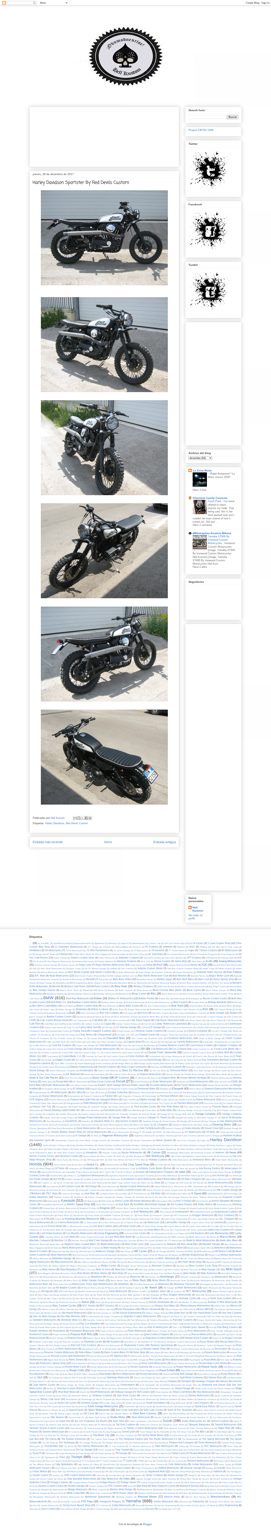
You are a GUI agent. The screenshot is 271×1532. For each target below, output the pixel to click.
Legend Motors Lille (176, 1226)
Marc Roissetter (231, 1244)
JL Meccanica (177, 1186)
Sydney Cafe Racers (58, 1425)
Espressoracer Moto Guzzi (167, 1092)
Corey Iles (126, 1045)
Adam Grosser (60, 958)
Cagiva (107, 1023)
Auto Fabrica (234, 972)
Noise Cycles (151, 1298)
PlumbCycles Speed (194, 1327)
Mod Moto (43, 1266)
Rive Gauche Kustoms (98, 1360)
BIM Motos (98, 990)
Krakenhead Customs (226, 1211)
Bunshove (81, 1017)
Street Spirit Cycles (97, 1417)
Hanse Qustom (164, 1140)
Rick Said (150, 1356)
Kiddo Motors (205, 1204)
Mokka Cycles (108, 1265)
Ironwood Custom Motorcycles (140, 1179)
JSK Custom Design (227, 1190)
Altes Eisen (196, 961)
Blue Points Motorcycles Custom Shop (215, 994)
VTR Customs (114, 1486)
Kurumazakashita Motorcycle (82, 1218)
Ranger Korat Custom (196, 1338)
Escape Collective (118, 1092)
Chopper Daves (147, 1034)
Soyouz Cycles (145, 1406)
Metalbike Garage (62, 1258)
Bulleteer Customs (197, 1013)
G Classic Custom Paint (231, 1110)
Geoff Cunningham (60, 1125)
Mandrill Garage (211, 1244)
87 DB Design (35, 954)
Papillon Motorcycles (224, 1320)
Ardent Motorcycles (233, 965)
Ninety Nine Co (227, 1295)
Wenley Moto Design (121, 1489)
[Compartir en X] (83, 818)
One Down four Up (179, 1312)
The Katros (51, 1439)
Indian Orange (224, 1172)
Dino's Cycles (221, 1070)
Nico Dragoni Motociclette (177, 1294)
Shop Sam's (61, 1396)
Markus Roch (146, 1248)
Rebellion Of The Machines (153, 1342)
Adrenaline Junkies (152, 958)
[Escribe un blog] (79, 818)
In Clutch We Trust (111, 1172)
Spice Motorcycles (99, 1409)
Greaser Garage (231, 1128)
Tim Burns (68, 1446)
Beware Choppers (143, 986)
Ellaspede (177, 1088)
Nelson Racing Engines (223, 1291)
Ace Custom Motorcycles (178, 954)
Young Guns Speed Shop (76, 1505)
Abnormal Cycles (136, 954)
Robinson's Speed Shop (53, 1363)
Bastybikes (61, 983)
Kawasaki (68, 1200)
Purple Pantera (60, 1334)
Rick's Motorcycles (166, 1356)
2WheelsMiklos (122, 947)
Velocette (100, 1475)
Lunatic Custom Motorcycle (91, 1237)
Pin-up (78, 1327)
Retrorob (197, 1352)
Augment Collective (163, 972)
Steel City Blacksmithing (174, 1414)
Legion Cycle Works (198, 1226)
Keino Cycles (122, 1200)
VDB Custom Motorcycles (78, 1475)
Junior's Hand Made (71, 1194)
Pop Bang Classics (227, 1327)
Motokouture (221, 1276)
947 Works (50, 954)
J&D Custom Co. (45, 1183)
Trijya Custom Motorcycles (227, 1453)
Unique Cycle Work (91, 1468)
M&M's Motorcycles (197, 1237)
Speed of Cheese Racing (53, 1410)
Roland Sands (209, 1366)
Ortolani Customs (195, 1316)
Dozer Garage (101, 1077)
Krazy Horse (94, 1215)
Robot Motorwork (79, 1363)
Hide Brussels (135, 1156)
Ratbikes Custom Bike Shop (46, 1342)
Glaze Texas (202, 1125)
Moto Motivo (100, 1273)
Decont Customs (107, 1067)
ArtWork (113, 968)
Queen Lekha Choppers (156, 1334)
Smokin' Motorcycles (112, 1403)
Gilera (126, 1125)
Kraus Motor (63, 1215)
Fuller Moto (166, 1110)
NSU (176, 1302)
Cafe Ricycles (232, 1020)
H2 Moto (94, 1136)
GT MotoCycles (193, 1132)
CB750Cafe (107, 1027)
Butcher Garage (130, 1017)
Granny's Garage (173, 1128)
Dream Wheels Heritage (193, 1077)
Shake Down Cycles (204, 1388)
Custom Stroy (205, 1052)
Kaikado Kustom (62, 1197)
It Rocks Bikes (169, 1179)
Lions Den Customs (173, 1230)
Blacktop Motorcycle (106, 994)
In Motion (128, 1172)
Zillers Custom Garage (100, 1509)
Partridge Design (51, 1324)
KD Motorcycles (91, 1201)
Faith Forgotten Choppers (129, 1096)
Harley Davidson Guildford (110, 1145)
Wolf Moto (183, 1493)
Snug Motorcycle (178, 1403)
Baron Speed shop (223, 979)
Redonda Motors (185, 1345)
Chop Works (86, 1034)
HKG (102, 1160)
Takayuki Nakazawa (199, 1424)
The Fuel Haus (227, 1435)
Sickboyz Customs (102, 1395)
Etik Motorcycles (190, 1092)
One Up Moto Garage (44, 1316)
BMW (48, 997)
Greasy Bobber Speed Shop (66, 1132)
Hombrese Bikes (202, 1159)
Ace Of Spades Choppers (205, 954)
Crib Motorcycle (159, 1049)
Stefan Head (232, 1414)
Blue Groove (188, 994)
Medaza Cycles (127, 1255)
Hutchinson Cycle (127, 1168)
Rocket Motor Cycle (75, 1366)
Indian (182, 1171)
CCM (143, 1027)
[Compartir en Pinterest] (90, 818)
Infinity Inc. (72, 1176)
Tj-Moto (182, 1446)
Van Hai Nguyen (234, 1471)
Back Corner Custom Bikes (86, 976)
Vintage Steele (128, 1482)
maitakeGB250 (156, 1244)
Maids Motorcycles (111, 1244)
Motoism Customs (189, 1277)
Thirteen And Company (181, 1442)
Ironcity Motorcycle (111, 1179)
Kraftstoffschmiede (201, 1212)
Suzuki (167, 1420)
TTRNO (140, 1461)
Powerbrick (59, 1330)
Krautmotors (78, 1215)
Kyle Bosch (155, 1219)
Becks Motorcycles (139, 983)
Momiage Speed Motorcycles (134, 1266)
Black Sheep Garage (216, 990)
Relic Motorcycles (68, 1348)
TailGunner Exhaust (149, 1425)
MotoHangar (167, 1276)
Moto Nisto (117, 1273)
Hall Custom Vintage (210, 1136)
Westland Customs (197, 1489)
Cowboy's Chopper (227, 1045)
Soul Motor (66, 1406)
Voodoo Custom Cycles (50, 1486)
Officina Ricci (220, 1306)
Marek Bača (53, 1248)
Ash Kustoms (127, 968)
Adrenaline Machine (174, 958)
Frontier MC (73, 1110)
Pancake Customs (183, 1320)
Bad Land (129, 976)
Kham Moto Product (105, 1204)
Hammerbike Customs (65, 1140)
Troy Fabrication (218, 1457)
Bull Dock (142, 1013)
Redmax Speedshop (162, 1345)
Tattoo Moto (224, 1428)
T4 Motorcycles (105, 1425)
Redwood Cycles (204, 1345)
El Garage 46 (63, 1089)
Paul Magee (141, 1324)
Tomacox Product (37, 1450)
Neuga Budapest (61, 1295)
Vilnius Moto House (189, 1479)
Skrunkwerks (71, 1399)
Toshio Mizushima (234, 1450)
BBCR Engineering (78, 983)
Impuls (96, 1172)
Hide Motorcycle (154, 1156)
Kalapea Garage (124, 1197)
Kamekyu (140, 1197)
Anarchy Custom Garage (46, 965)
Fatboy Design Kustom (194, 1096)
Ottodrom (237, 1316)
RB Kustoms (113, 1341)
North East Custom (220, 1298)
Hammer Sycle (42, 1140)
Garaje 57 (192, 1118)
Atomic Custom (103, 972)
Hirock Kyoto (62, 1160)
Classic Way (96, 1038)
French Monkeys (53, 1110)
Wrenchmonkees (220, 1496)
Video (126, 1478)
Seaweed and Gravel (213, 1384)
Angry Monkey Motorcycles (109, 964)
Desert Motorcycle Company (63, 1070)
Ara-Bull (216, 965)
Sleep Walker (187, 1399)
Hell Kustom (197, 909)
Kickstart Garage (157, 1204)
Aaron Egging (101, 954)
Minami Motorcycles (136, 1262)
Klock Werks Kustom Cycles (221, 1208)
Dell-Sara (155, 1067)
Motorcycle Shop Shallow (226, 1280)
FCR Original (36, 1099)
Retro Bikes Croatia (89, 1352)
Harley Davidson (54, 823)
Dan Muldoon (94, 1060)
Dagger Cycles (63, 1059)
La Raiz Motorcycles (111, 1222)
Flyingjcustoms (73, 1103)
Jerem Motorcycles (218, 1182)
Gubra (223, 1132)
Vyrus (130, 1486)
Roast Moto (210, 1359)
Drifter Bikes (46, 1082)
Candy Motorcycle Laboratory (171, 1023)
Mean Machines (59, 1254)
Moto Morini (83, 1273)
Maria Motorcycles (72, 1247)
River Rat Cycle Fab (121, 1360)
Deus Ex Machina (132, 1070)
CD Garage (155, 1027)
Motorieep (163, 1284)
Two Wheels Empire (42, 1464)
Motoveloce (219, 1284)
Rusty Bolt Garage (183, 1374)
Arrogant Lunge (73, 968)
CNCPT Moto (76, 1042)
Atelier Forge (208, 968)
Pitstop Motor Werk (134, 1327)
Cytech (189, 1056)
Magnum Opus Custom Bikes (80, 1244)
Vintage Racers (107, 1482)
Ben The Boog (222, 983)
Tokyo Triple (232, 1446)
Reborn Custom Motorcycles (183, 1342)
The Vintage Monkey (88, 1443)
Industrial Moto (56, 1176)
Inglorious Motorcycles (92, 1175)
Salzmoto (54, 1381)
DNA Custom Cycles (118, 1074)
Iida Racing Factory (209, 1168)
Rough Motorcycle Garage (103, 1370)
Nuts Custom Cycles (64, 1305)
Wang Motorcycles (212, 1486)
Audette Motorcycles (125, 972)
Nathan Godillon (139, 1291)
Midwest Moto (204, 1258)
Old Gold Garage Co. (102, 1313)
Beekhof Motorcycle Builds (163, 983)
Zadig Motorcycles (122, 1505)
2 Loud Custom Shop (219, 943)
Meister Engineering (193, 1254)
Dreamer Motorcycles (220, 1078)
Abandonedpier (118, 954)
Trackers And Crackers (141, 1453)
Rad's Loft (234, 1334)
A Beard (63, 954)
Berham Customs (100, 986)
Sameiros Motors (98, 1381)
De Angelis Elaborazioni (160, 1063)
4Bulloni (181, 947)
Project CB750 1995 (201, 130)
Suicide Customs (178, 1417)
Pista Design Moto (93, 1327)
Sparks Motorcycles (165, 1406)
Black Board (142, 990)
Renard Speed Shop (154, 1348)
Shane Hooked (224, 1388)
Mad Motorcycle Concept (124, 1240)
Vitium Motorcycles (192, 1482)
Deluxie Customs (172, 1067)
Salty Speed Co (39, 1381)
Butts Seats (169, 1017)
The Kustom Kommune (73, 1439)
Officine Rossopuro (124, 1309)
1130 (186, 943)
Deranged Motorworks (229, 1067)
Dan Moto (80, 1060)
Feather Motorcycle (58, 1100)
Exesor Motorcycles (52, 1096)
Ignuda (191, 1168)
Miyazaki (210, 1262)
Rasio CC (217, 1338)
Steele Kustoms (215, 1414)
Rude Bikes (67, 1374)
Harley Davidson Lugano (220, 1145)
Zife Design (81, 1509)
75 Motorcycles (141, 950)
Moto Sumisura (209, 1273)
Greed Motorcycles (97, 1132)
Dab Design (46, 1060)
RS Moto (234, 1370)
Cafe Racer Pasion (193, 1020)
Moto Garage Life (210, 1269)
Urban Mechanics (234, 1468)
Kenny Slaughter (221, 1200)
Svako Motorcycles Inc (194, 1421)
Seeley (50, 1388)
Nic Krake (97, 1295)
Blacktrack (123, 994)
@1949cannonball (62, 943)
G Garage (37, 1114)
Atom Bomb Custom (78, 972)
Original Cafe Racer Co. (173, 1316)
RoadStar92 (194, 1360)
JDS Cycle (184, 1183)
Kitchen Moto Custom (126, 1208)
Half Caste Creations (187, 1136)
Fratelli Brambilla (79, 1107)
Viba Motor (220, 1475)
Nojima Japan (169, 1298)
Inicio (108, 842)
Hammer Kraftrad (232, 1135)
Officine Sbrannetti (150, 1309)
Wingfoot (142, 1493)
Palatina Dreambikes (159, 1320)
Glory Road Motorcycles (62, 1128)
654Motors (35, 950)
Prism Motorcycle (137, 1330)
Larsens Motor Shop (200, 1222)
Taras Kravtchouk (95, 1428)
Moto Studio (189, 1273)
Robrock (94, 1363)
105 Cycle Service (172, 943)
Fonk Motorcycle (115, 1103)
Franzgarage (62, 1107)
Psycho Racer (177, 1331)
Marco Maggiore (36, 1248)
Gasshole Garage (151, 1121)
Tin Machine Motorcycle (140, 1446)
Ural (219, 1468)
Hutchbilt (111, 1168)
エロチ (174, 1509)
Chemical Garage (175, 1031)
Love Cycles (139, 1233)
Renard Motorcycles (130, 1349)
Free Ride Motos (170, 1106)
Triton (62, 1457)
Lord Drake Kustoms (51, 1233)
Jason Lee (146, 1183)
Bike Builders (236, 986)
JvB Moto (155, 1193)
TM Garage (195, 1446)
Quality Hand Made (131, 1334)
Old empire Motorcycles (74, 1312)
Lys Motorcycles (143, 1237)
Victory (60, 1479)
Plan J (176, 1327)
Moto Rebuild (173, 1273)
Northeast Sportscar (68, 1302)
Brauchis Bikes (196, 1006)
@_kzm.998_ (44, 943)
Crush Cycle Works (224, 1049)
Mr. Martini (151, 1287)
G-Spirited (50, 1114)
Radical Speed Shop (96, 1338)
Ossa (227, 1316)
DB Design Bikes (122, 1063)
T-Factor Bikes (87, 1425)
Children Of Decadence (40, 1035)
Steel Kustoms (196, 1414)
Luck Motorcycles (218, 1233)
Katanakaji (52, 1201)
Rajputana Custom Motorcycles (162, 1338)
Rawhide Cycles (93, 1341)
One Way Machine (70, 1316)
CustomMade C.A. (72, 1056)
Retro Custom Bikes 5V (116, 1352)
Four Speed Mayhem (232, 1103)
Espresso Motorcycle (141, 1092)
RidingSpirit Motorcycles (205, 1356)
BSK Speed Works (223, 1009)
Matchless (219, 1247)
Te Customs (74, 1432)
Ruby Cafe (54, 1374)
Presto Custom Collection (112, 1331)
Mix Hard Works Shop (190, 1262)
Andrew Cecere (68, 965)
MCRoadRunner (204, 1251)
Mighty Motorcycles (39, 1262)
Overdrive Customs (95, 1320)
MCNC (190, 1251)
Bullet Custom (179, 1013)
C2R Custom (233, 1017)
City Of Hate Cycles (62, 1038)
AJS (239, 957)
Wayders (45, 1489)
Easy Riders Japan (135, 1085)
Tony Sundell (122, 1449)
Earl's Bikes (35, 1085)
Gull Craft (234, 1132)
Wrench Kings (172, 1496)
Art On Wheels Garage (95, 968)
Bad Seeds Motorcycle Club (153, 975)
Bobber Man (164, 998)
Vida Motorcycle (109, 1478)
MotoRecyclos (105, 1284)
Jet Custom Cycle (71, 1186)
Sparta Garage (184, 1406)
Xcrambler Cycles (69, 1502)
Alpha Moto (181, 961)
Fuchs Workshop (92, 1110)
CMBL (49, 1042)
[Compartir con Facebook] (86, 818)
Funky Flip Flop (209, 1110)
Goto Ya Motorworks (150, 1128)
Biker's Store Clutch (69, 990)
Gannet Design (149, 1114)
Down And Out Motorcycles (76, 1078)
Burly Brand (95, 1017)
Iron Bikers (234, 1176)
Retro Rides (155, 1352)
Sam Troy (83, 1381)
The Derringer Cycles (65, 1435)
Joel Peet (53, 1190)
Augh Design (145, 972)
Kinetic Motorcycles (67, 1208)
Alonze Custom (162, 961)
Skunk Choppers (103, 1399)
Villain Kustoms (169, 1479)
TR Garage (121, 1453)
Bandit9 (90, 979)
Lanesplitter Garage (176, 1222)
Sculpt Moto (191, 1385)
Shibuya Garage (123, 1392)
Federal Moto (77, 1099)
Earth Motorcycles (55, 1085)
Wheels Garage (39, 1493)
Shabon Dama (138, 1388)
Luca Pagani (179, 1233)
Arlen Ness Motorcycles (51, 968)
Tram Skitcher (161, 1453)
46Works (168, 946)
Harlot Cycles (213, 1149)
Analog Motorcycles (230, 961)
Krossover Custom (161, 1215)
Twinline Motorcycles (198, 1460)
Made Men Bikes (229, 1240)
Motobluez (96, 1276)
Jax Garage (169, 1183)
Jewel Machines (108, 1186)
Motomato (58, 1280)
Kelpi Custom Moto (164, 1201)
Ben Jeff (207, 983)
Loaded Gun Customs (218, 1229)
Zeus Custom (48, 1508)
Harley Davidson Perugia (85, 1149)
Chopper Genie (167, 1035)
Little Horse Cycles (194, 1230)
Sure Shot (118, 1421)
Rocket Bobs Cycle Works (213, 1363)
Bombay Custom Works (84, 1002)
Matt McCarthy (85, 1251)
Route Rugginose (147, 1370)
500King (203, 947)
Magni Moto (55, 1244)
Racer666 (221, 1334)
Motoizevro (206, 1277)
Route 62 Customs (127, 1370)
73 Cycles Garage (122, 950)
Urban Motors (39, 1471)
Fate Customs (215, 1096)
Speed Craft (225, 1406)
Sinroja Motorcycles (199, 1395)
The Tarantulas (67, 1442)
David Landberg (103, 1063)
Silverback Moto (160, 1396)
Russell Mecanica (149, 1374)
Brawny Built (212, 1006)
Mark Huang (110, 1247)
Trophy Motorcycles (199, 1457)
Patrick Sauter (69, 1324)
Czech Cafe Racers (205, 1056)
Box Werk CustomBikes (45, 1005)
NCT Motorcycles (196, 1291)
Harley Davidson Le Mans (167, 1145)
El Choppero (48, 1089)
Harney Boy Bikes (230, 1149)
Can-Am (148, 1024)
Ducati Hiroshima (141, 1082)
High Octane (176, 1156)
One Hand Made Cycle (205, 1312)
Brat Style (177, 1005)
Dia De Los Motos (157, 1070)
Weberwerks (58, 1489)
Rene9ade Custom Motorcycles (184, 1349)
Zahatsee (149, 1505)
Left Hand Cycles (127, 1226)
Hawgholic (92, 1152)
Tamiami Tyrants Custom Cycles (46, 1428)
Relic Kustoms (47, 1349)
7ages (191, 950)
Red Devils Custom (77, 823)
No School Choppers (113, 1298)
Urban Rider (56, 1471)
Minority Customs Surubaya (161, 1262)
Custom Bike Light (70, 1052)
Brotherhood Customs (160, 1009)
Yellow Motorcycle (163, 1501)
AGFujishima (211, 958)
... (30, 943)
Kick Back (124, 1204)
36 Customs (151, 946)
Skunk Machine (122, 1399)
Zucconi (149, 1508)
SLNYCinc (225, 1399)
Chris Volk (214, 1035)
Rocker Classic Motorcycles (183, 1363)
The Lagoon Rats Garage (102, 1439)
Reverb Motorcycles (215, 1352)
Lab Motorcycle (151, 1222)
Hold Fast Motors (116, 1160)
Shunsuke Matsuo (79, 1396)
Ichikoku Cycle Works (150, 1168)
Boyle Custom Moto (87, 1005)
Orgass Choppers (112, 1316)
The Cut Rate (46, 1435)
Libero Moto (55, 1230)
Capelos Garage (198, 1024)
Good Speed (106, 1128)
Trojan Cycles (179, 1457)
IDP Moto (180, 1168)
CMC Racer (61, 1042)
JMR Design (229, 1186)
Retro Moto (139, 1352)
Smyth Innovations (156, 1402)
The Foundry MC (208, 1435)
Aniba (149, 964)
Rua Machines (37, 1374)
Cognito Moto (133, 1041)
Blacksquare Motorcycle (82, 994)
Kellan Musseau (142, 1200)
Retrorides (184, 1352)
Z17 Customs (102, 1505)
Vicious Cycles (46, 1479)
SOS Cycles (52, 1406)
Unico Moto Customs (154, 1464)
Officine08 (188, 1309)
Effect (227, 1085)
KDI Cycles (106, 1201)
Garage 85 (165, 1114)
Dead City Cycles (202, 1063)
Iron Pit (57, 1179)
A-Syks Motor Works (82, 954)
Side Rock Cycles (126, 1395)
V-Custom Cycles (136, 1471)
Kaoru (151, 1197)
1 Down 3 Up (154, 943)
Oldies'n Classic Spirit (155, 1313)
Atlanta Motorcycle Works (52, 972)
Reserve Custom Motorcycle (59, 1352)
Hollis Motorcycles (180, 1160)
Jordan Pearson (153, 1190)
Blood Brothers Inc (170, 994)
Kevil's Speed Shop (78, 1204)
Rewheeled (79, 1356)
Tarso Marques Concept (174, 1428)
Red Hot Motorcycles (110, 1345)
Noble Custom (133, 1298)
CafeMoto (76, 1024)
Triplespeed (49, 1457)
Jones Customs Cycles (129, 1190)
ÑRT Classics (107, 1305)
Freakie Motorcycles (120, 1107)
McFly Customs (177, 1251)
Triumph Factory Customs (103, 1457)
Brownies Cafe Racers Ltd (186, 1009)
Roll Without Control (233, 1367)
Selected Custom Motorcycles (73, 1388)
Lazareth (231, 1222)
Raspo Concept (233, 1338)
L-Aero (194, 1219)
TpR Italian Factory (102, 1453)
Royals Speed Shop (217, 1370)
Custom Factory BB (135, 1052)
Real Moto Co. (130, 1342)
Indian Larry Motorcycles (203, 1172)
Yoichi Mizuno (224, 1502)
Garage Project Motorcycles (93, 1117)
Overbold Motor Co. (71, 1320)
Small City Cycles (67, 1402)
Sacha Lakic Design (143, 1378)
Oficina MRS (203, 1309)
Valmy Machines (202, 1471)
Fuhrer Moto (150, 1110)
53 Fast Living (231, 947)
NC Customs (176, 1291)
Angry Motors (136, 965)
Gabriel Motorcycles (68, 1114)
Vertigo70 (192, 1475)
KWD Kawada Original (136, 1219)
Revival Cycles (59, 1356)
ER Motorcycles (59, 1092)
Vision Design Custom (170, 1482)
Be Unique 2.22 (98, 983)
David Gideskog (85, 1063)
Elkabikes (164, 1089)
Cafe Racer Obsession (167, 1020)
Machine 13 (60, 1240)
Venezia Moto (115, 1475)
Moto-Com (34, 1277)
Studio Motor (117, 1417)
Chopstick (201, 1035)
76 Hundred (157, 950)
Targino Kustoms (115, 1428)
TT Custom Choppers (109, 1461)
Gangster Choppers (129, 1114)
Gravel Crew (211, 1128)
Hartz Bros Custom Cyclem (69, 1153)
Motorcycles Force (82, 1284)
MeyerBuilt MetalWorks (144, 1258)
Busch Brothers (112, 1017)
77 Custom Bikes (176, 950)
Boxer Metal (67, 1006)
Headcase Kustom (202, 1153)
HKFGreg (91, 1160)
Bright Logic (49, 1009)
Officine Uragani (172, 1309)
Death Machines (221, 1063)
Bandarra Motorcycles (73, 979)
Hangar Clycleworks (143, 1140)
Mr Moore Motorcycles (91, 1288)
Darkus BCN (192, 1060)
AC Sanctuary (155, 954)
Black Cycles (194, 990)
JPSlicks (190, 1190)
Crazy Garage (75, 1049)
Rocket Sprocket (119, 1367)
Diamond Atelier (179, 1070)
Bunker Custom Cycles (59, 1016)
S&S (39, 1377)
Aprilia (193, 964)
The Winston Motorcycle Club (115, 1443)
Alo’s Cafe (145, 961)
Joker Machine (106, 1190)
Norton (85, 1302)
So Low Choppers (199, 1402)
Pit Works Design (114, 1327)
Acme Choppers (227, 954)
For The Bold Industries (137, 1103)
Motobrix (110, 1277)
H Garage (81, 1135)
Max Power (125, 1251)
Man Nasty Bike (189, 1244)
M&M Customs (178, 1237)
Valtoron (217, 1471)
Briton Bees (118, 1009)
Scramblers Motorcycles (171, 1385)
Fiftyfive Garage (147, 1099)
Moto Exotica (174, 1269)
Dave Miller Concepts (64, 1063)
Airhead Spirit (227, 958)
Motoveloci (233, 1284)
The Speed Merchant (213, 1439)
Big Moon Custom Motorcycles (192, 986)
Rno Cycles (155, 1359)
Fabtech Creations (92, 1096)
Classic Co (81, 1038)
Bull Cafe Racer (88, 1013)
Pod (211, 1327)
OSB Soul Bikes (213, 1316)
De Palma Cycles (183, 1063)
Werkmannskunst (144, 1489)
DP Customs (121, 1077)
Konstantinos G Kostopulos (96, 1212)
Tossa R (36, 1453)
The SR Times (48, 1443)
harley (203, 1140)
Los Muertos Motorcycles (79, 1233)
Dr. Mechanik (141, 1078)
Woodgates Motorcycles (44, 1497)
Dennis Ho (210, 1067)
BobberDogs (179, 998)
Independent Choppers (161, 1172)
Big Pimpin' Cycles (217, 986)
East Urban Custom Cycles (82, 1085)
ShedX (83, 1392)
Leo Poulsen (228, 1226)
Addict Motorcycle (107, 958)
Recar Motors (207, 1341)
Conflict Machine (40, 1045)
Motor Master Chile (119, 1280)
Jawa (157, 1182)
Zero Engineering (228, 1505)
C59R (32, 1020)
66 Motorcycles (53, 950)
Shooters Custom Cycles (40, 1396)
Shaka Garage (183, 1388)
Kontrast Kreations (121, 1212)
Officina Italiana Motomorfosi (195, 1305)
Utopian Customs (93, 1471)
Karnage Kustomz (180, 1197)
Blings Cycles (139, 993)
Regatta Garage (224, 1345)
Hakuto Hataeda (166, 1136)
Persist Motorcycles (47, 1327)
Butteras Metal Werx (150, 1017)
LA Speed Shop (131, 1222)
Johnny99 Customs (87, 1190)
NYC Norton (88, 1305)
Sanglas (172, 1381)
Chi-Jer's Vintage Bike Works (225, 1031)
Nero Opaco (43, 1295)
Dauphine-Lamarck (39, 1063)
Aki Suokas (38, 961)
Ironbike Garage (72, 1179)
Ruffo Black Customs (86, 1374)
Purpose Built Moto (82, 1334)
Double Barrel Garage (195, 1074)
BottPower (237, 1002)
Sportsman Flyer (46, 1414)
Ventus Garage (175, 1475)
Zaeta (138, 1505)
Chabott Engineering (229, 1027)
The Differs (84, 1435)
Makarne (172, 1244)
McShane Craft (223, 1251)
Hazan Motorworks (132, 1152)
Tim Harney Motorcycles (90, 1446)
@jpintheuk (99, 943)
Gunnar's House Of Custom (42, 1136)
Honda (35, 1164)
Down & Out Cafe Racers (43, 1077)
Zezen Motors (66, 1509)
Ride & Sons (184, 1356)
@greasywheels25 (82, 943)
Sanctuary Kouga (132, 1381)
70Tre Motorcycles (74, 950)
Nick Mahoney (112, 1295)
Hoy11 (32, 1168)
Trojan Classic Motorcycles (157, 1457)
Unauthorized (109, 1464)
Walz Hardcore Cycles (164, 1486)
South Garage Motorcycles (102, 1406)
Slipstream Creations (206, 1399)
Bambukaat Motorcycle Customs (44, 979)
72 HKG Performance (98, 950)
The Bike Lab (202, 1431)
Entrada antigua (164, 842)
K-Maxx (184, 1194)
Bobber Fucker (146, 998)
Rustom (166, 1374)
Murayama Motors (230, 1288)
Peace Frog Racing (160, 1324)
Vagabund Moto (156, 1471)
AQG (204, 964)
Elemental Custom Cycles (122, 1089)
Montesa (181, 1266)
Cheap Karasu (124, 1031)
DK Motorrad (73, 1074)
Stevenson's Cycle (37, 1417)
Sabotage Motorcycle (118, 1377)
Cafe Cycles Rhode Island (54, 1020)
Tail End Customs (125, 1424)
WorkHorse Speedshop (98, 1496)
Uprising (209, 1468)
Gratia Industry (192, 1128)
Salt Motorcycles (234, 1378)
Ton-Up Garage (84, 1449)
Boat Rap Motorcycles (78, 998)
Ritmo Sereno (76, 1359)
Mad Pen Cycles (147, 1240)
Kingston (105, 1208)
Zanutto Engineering (166, 1505)
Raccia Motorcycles (201, 1334)
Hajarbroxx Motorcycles (144, 1136)
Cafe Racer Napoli (140, 1020)
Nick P (139, 1295)
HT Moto (60, 1168)
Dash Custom (230, 1059)
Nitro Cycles (52, 1298)
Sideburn (145, 1396)
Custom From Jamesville (161, 1052)
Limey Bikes (153, 1229)
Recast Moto (227, 1341)
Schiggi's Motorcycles (106, 1385)
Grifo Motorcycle (173, 1132)
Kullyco (58, 1219)
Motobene (82, 1277)
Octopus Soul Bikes (164, 1305)
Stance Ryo (104, 1414)
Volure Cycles (228, 1482)
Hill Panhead (223, 1156)
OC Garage (124, 1306)
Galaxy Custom (89, 1114)
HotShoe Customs (194, 1165)
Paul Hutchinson (112, 1324)
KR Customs (165, 1212)
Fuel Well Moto (134, 1110)
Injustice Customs (146, 1176)
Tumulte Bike (162, 1461)
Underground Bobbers (130, 1464)
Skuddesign (86, 1399)
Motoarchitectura (50, 1277)
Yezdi (211, 1502)
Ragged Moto (116, 1338)
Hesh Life (120, 1156)
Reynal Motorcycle (98, 1356)
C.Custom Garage (215, 1017)
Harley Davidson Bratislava (82, 1145)
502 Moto (216, 947)
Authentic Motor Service (209, 972)
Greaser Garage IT (38, 1132)
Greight (148, 1132)
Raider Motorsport (134, 1338)
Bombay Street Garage (112, 1002)
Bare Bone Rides (122, 979)
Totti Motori (50, 1453)
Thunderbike (51, 1446)
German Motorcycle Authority (86, 1125)
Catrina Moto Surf (88, 1027)
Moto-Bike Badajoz (229, 1273)
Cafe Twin (34, 1023)
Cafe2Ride (49, 1024)
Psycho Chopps (159, 1331)
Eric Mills (77, 1092)
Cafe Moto (97, 1020)
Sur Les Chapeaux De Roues (91, 1421)
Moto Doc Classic (124, 1269)
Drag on (154, 1078)
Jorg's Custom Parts (174, 1190)
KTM (46, 1218)
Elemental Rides (147, 1088)
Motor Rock (139, 1280)
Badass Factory (198, 976)
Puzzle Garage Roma (108, 1334)
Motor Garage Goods (93, 1280)
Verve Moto (206, 1475)
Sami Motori (115, 1381)
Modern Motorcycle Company (83, 1266)
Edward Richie (214, 1085)
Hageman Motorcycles (115, 1135)
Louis (126, 1233)
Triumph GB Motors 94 (130, 1457)
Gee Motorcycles (229, 1121)
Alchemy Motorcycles (84, 961)
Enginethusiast (40, 1092)
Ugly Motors (83, 1464)
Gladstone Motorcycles (182, 1125)
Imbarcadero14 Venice (51, 1172)
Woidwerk (154, 1493)
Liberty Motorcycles (85, 1230)
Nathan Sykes (158, 1291)
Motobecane (67, 1277)
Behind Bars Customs (190, 983)
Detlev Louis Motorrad (108, 1070)
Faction (109, 1096)
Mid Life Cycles (187, 1258)
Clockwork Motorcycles (179, 1038)
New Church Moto (81, 1295)
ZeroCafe (33, 1509)
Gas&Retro (71, 1121)
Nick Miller (127, 1295)
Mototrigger (205, 1284)
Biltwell (86, 990)
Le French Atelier (53, 1226)
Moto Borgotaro (68, 1269)
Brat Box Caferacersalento (156, 1006)
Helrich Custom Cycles (41, 1156)
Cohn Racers (151, 1042)
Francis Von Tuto (42, 1106)
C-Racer (199, 1017)
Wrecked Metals (147, 1496)
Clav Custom (137, 1038)
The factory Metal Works (150, 1435)
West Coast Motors (176, 1489)
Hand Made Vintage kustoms (93, 1140)
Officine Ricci (104, 1309)
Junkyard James (107, 1194)
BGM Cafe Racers (166, 986)
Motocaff (122, 1277)
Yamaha (133, 1501)
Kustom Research (113, 1219)
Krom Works (143, 1215)
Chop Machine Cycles (65, 1035)
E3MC (234, 1081)
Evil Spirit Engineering (211, 1092)
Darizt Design (154, 1059)
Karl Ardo (163, 1197)
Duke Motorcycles (162, 1081)
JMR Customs (213, 1186)
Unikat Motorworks (202, 1464)
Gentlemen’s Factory (38, 1125)
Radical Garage (56, 1338)
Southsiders (129, 1406)
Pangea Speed (204, 1320)
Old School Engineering (128, 1312)
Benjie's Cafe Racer (75, 986)
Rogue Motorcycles (186, 1366)
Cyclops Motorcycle (173, 1056)
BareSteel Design (145, 979)
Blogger (147, 1524)
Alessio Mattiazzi (105, 961)
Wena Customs (99, 1489)
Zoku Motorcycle (134, 1509)
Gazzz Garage (169, 1121)
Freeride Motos (220, 1106)
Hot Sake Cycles (174, 1165)
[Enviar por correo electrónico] (75, 818)
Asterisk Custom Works (150, 968)
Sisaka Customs (221, 1396)
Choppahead (104, 1034)
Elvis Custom (195, 1089)
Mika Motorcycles (64, 1262)
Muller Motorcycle (210, 1288)
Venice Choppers (133, 1475)
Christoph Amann (231, 1035)
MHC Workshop (167, 1258)
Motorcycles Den (60, 1284)
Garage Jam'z (49, 1118)
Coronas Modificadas (145, 1045)
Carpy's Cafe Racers (53, 1027)
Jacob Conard (63, 1183)
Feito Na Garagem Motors (104, 1099)
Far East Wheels (169, 1096)
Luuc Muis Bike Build (119, 1236)
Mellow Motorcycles (231, 1254)
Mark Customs (93, 1248)
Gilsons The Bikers (141, 1125)
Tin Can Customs (117, 1446)
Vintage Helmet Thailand (84, 1482)
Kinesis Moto (49, 1208)
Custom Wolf (222, 1052)
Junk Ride (89, 1193)
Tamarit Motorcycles (225, 1424)
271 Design (93, 947)
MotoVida (33, 1288)
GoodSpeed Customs (126, 1128)
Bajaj (236, 976)
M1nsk (213, 1237)
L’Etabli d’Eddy (208, 1219)
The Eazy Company (125, 1435)
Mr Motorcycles (112, 1288)
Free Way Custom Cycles (196, 1107)
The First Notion (176, 1435)
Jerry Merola (52, 1186)
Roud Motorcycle (58, 1370)
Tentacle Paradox (91, 1432)
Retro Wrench (170, 1352)
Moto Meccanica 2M (64, 1273)
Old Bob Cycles (51, 1313)
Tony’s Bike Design (142, 1450)
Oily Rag (218, 1309)
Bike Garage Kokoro (44, 990)
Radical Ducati (37, 1338)
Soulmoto (79, 1406)
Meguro (175, 1255)
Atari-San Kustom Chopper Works (183, 968)
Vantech (56, 1475)
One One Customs (232, 1312)
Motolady (45, 1280)
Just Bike (123, 1194)
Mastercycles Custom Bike (199, 1248)
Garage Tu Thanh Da (159, 1117)
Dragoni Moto (168, 1077)
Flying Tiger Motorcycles (52, 1103)
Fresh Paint (215, 501)
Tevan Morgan (146, 1432)
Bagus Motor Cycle (219, 975)
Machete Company (39, 1240)
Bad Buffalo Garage (112, 976)
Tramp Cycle (178, 1453)
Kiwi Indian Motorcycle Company (154, 1208)
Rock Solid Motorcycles (154, 1363)
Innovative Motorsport (167, 1176)
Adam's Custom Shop (82, 957)
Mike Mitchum (84, 1262)
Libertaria (68, 1230)
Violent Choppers (149, 1482)
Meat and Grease (80, 1255)
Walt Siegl (141, 1486)
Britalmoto (81, 1009)
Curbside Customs (49, 1052)
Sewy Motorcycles (120, 1388)
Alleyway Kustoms (126, 961)
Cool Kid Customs (62, 1045)
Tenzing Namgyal (110, 1432)
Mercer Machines (41, 1258)
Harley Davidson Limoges (194, 1145)
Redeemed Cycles (134, 1345)
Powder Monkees (38, 1330)
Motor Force (72, 1280)
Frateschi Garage (99, 1107)
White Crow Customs (99, 1493)
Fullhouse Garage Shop (187, 1110)
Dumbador (181, 1082)
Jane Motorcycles (100, 1183)
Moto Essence (157, 1269)
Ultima (96, 1464)
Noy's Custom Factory (135, 1302)
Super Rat (64, 1421)
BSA (205, 1009)
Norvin (98, 1302)
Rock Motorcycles (109, 1363)
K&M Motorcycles (215, 1194)
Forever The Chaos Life (162, 1103)
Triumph (77, 1457)
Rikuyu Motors (226, 1356)
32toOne (137, 947)
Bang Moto (104, 979)
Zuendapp (163, 1509)
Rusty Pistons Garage (207, 1374)
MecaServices (98, 1255)
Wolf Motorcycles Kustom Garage (207, 1493)
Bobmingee (194, 998)
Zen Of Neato (209, 1505)
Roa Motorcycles (175, 1359)
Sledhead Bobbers (168, 1399)
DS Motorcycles (80, 1082)
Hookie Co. (92, 1164)
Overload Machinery (117, 1320)
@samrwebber (138, 943)
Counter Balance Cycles (172, 1045)
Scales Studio (84, 1385)
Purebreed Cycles (39, 1334)
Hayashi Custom (109, 1153)
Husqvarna (89, 1168)
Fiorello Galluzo (167, 1100)
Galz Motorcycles (108, 1114)
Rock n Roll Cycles (129, 1363)
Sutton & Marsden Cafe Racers (144, 1421)
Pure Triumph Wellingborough (224, 1331)
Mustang (33, 1291)
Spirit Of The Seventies (179, 1410)
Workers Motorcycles (70, 1497)
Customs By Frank (94, 1056)
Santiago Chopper (205, 1381)
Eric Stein (90, 1092)
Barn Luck (203, 979)
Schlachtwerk (127, 1384)
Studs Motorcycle (140, 1417)
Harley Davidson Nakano (58, 1149)
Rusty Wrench (228, 1374)
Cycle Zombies (136, 1056)
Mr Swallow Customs (131, 1288)
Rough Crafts (77, 1370)
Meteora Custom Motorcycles (89, 1258)
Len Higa (215, 1226)
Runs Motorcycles (125, 1374)
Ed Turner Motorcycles (190, 1085)
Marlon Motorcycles (164, 1248)
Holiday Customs (158, 1159)
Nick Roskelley (152, 1295)
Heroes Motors (90, 1156)
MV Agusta (47, 1291)
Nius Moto (80, 1298)
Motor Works (159, 1280)
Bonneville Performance (159, 1002)
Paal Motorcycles (138, 1320)
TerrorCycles (129, 1431)
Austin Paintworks (184, 972)
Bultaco (234, 1013)
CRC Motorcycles (128, 1049)
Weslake (160, 1489)
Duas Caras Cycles (101, 1081)
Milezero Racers (101, 1262)
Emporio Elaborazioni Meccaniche (223, 1088)
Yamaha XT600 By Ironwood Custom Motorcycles (219, 540)
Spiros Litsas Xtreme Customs (211, 1410)
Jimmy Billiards (160, 1186)
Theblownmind (139, 1443)
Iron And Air (218, 1175)
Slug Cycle (49, 1403)
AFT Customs (194, 957)
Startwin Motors (121, 1414)
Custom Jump (189, 1052)
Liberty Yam (102, 1230)
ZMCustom (118, 1509)
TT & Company (89, 1461)
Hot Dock (159, 1165)
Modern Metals (59, 1266)
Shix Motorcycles (205, 1392)
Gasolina (86, 1121)
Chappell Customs (101, 1031)
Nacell (102, 1291)
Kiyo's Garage (179, 1208)
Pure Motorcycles (197, 1330)
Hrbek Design (45, 1168)
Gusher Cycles (65, 1136)
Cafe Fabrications (80, 1020)
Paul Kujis (128, 1324)
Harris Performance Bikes (41, 1153)
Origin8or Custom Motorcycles (139, 1316)
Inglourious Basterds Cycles (121, 1176)
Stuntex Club (160, 1417)
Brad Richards (108, 1006)
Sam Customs (68, 1381)
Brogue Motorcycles (137, 1009)
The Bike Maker (220, 1432)
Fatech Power (232, 1096)
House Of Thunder (214, 1165)
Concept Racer (235, 1042)
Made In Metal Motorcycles (200, 1240)
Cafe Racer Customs (117, 1020)
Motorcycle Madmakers (200, 1280)
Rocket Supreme (140, 1366)
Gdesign (183, 1121)
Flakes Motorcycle (205, 1099)
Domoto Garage (173, 1074)
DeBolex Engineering (80, 1067)
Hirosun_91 (77, 1160)
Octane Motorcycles (142, 1306)
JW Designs (171, 1194)
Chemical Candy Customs (210, 498)
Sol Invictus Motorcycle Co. (226, 1403)
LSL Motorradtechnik (159, 1233)
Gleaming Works (221, 1124)
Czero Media (224, 1056)
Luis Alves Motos (52, 1237)
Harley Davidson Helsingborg (138, 1145)
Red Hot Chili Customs (83, 1345)
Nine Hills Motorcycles (206, 1295)
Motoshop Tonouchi (184, 1284)
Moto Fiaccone (191, 1269)
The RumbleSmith (190, 1439)
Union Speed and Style (66, 1468)
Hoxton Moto (233, 1165)
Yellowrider (198, 1501)
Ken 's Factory (183, 1200)
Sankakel (186, 1381)
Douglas (235, 1074)
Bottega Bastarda (217, 1002)
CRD (142, 1048)
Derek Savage (37, 1070)
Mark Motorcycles (129, 1248)
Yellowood (183, 1502)
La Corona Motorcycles (66, 1222)
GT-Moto (210, 1132)
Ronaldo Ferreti (39, 1370)
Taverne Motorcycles (53, 1431)
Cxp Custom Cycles (116, 1056)
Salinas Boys (215, 1377)
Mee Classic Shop (146, 1255)
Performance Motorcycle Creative (205, 1324)
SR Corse (89, 1413)
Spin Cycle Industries (127, 1410)
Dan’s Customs (111, 1060)
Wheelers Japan (234, 1489)
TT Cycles (127, 1460)
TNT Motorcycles (213, 1446)
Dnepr (133, 1074)
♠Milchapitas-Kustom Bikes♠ (212, 533)
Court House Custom (201, 1045)
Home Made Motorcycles (226, 1160)
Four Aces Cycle (211, 1103)
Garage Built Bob (183, 1114)
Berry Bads (120, 986)
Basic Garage (45, 983)
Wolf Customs (168, 1493)
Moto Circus (86, 1269)
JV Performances (139, 1194)
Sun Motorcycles (220, 1417)
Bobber (98, 998)
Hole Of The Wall (136, 1160)
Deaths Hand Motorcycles (54, 1067)
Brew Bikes (227, 1006)
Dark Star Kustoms (174, 1060)
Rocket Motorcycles (99, 1367)
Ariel (35, 968)
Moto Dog (143, 1269)
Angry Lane (85, 964)
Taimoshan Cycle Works (173, 1425)
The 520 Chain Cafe (182, 1432)
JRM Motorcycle (205, 1190)
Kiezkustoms (223, 1204)
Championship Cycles (59, 1031)
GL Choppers (161, 1124)
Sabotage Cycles (95, 1378)
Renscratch (221, 1348)
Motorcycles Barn (38, 1284)
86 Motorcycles (230, 950)
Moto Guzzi (234, 1269)
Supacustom (49, 1421)
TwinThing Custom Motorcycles (228, 1461)
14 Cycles (197, 943)
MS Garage (168, 1288)
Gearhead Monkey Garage (203, 1121)
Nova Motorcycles (113, 1302)
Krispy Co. (129, 1215)
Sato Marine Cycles (44, 1384)
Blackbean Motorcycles (57, 994)
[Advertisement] (104, 136)
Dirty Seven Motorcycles (51, 1074)
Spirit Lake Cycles (153, 1410)
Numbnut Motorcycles (39, 1306)
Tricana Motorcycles (200, 1453)
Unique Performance (144, 1468)
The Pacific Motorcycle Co (163, 1439)
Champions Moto (37, 1031)
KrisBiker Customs (112, 1215)
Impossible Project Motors (77, 1172)
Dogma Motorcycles (150, 1074)
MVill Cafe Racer (66, 1291)
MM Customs (224, 1262)
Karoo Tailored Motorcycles (205, 1197)
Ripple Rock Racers (56, 1360)
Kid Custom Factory (181, 1204)
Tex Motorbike (163, 1432)
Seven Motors (101, 1388)
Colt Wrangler (167, 1042)
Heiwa (232, 1152)
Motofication (150, 1277)
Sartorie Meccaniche (230, 1381)
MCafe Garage (159, 1251)
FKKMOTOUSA (185, 1100)
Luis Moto (69, 1236)
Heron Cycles (106, 1156)
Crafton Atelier (35, 1049)
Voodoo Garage (76, 1486)
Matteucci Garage (105, 1251)
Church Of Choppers (39, 1038)
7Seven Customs (208, 950)
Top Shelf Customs (213, 1450)
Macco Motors (228, 1236)
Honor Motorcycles (62, 1165)
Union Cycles (225, 1464)
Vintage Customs (59, 1482)
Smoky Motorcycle (134, 1403)
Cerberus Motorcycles (206, 1027)
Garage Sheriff (137, 1118)
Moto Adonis (49, 1269)
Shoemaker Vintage (229, 1392)
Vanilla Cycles (40, 1475)
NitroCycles (67, 1298)
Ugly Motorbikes (64, 1464)
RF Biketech (117, 1356)
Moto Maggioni (44, 1273)
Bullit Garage (217, 1013)
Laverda (218, 1222)
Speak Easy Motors (205, 1406)
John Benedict (68, 1190)
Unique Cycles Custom (118, 1468)
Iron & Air (205, 1176)
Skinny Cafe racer (50, 1399)
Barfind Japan (164, 979)
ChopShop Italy (185, 1035)
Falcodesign (150, 1096)
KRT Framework (181, 1215)
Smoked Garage (90, 1402)
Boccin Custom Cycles (215, 998)
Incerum (140, 1172)
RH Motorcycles (135, 1356)
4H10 (192, 946)
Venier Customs (154, 1475)
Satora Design (67, 1385)
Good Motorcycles (86, 1128)
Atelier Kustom (225, 968)
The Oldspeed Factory (131, 1439)
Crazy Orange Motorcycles (101, 1049)
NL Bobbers (94, 1298)
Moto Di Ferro (103, 1269)
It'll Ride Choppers (191, 1179)
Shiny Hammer (162, 1392)
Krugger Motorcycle (202, 1215)
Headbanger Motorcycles (178, 1153)
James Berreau (81, 1183)
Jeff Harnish (198, 1183)
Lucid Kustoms (196, 1233)
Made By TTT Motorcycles (171, 1240)
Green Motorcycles (120, 1132)
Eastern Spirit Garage (109, 1085)
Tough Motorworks (67, 1453)
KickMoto (139, 1204)
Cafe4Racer (63, 1024)
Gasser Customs (129, 1121)
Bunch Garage (36, 1017)
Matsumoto (57, 1251)
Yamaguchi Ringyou (110, 1501)
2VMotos (107, 947)
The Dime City (101, 1435)
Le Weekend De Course (78, 1226)
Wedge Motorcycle (78, 1489)
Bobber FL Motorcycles (120, 998)
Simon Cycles (178, 1396)
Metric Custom (123, 1258)
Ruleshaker (105, 1374)
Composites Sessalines (213, 1042)
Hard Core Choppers (186, 1140)
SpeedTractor (76, 1410)
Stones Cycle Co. (76, 1417)
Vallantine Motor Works (180, 1471)
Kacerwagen (233, 1194)
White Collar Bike (76, 1493)
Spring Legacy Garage (68, 1414)
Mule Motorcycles (187, 1287)
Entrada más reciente (48, 842)
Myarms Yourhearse (87, 1291)
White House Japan (123, 1493)
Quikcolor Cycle (181, 1334)
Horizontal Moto (112, 1165)
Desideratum (86, 1070)
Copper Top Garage (85, 1045)
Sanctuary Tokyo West (154, 1381)
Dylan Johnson (221, 1082)
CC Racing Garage (126, 1027)
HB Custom (153, 1152)
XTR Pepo (87, 1501)
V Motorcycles (118, 1471)
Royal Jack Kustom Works (193, 1370)
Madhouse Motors (37, 1244)
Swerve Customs (220, 1421)
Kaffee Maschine (38, 1197)
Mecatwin (112, 1255)
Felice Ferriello (129, 1100)
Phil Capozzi (65, 1327)
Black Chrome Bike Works (167, 990)
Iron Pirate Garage (39, 1179)
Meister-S (212, 1255)
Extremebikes (74, 1096)
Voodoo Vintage (96, 1486)
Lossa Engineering (107, 1233)
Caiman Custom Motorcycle (128, 1024)
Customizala (52, 1056)
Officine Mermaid (66, 1309)
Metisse (109, 1258)
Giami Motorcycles (111, 1125)
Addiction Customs (129, 957)
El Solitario (79, 1088)
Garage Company (205, 1113)
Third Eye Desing (157, 1443)
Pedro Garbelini (179, 1324)
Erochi (101, 1092)
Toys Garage (85, 1453)
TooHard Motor (194, 1450)
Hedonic (220, 1152)
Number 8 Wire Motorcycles (223, 1302)
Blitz (153, 993)
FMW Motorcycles (92, 1103)
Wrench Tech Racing (195, 1497)
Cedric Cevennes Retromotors (179, 1027)
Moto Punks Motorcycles (139, 1273)
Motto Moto (47, 1288)
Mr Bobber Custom (66, 1287)
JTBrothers (35, 1193)
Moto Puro (158, 1273)
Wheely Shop (57, 1493)
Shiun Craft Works (182, 1392)
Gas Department (54, 1121)
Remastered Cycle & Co (93, 1349)
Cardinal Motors (217, 1024)
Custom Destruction (113, 1052)
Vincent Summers (221, 1479)
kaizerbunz (79, 1197)
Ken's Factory (202, 1201)
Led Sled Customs (103, 1226)
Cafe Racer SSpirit (214, 1020)
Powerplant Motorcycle (82, 1330)
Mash (180, 1247)
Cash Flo (71, 1027)
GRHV (159, 1132)
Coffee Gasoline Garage (111, 1042)
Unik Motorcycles (177, 1464)
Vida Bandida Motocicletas (81, 1478)
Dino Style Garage (202, 1070)
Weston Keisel (216, 1489)
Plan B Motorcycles (157, 1327)
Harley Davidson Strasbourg (163, 1149)
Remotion (112, 1349)
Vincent (205, 1479)
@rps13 (124, 943)
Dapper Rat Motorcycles (132, 1060)
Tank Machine (76, 1428)
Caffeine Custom (92, 1024)
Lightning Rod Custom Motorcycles (127, 1230)
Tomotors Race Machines (60, 1450)
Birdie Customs (125, 990)
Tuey (150, 1461)
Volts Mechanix (211, 1482)
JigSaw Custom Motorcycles (135, 1186)
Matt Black (70, 1251)
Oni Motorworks (93, 1316)
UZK (107, 1471)
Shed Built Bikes (67, 1392)
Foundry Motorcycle (187, 1103)
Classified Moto (116, 1038)
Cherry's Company (197, 1031)
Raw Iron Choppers (72, 1342)
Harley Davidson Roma (136, 1149)
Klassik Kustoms (197, 1208)
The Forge (192, 1435)
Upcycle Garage (192, 1468)
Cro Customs (179, 1049)
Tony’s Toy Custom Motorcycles (169, 1450)
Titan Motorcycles (164, 1446)
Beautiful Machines (118, 983)
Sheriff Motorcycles (100, 1392)
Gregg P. (137, 1132)
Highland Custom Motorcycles (199, 1156)
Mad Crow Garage (99, 1240)
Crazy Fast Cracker (55, 1049)
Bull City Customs (109, 1013)
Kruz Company (226, 1215)
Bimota (111, 990)
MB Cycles (140, 1251)
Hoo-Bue (79, 1165)
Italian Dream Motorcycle (216, 1179)
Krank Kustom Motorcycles (41, 1215)
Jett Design (91, 1186)
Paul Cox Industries (89, 1323)
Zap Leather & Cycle (189, 1505)
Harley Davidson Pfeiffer (111, 1149)
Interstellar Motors (189, 1176)
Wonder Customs (234, 1493)
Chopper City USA (126, 1035)
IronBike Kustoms (92, 1179)
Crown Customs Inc (201, 1049)
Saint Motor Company (191, 1377)
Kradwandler (182, 1211)
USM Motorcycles (74, 1471)
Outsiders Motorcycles (45, 1320)
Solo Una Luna (36, 1406)
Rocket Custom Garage (50, 1367)
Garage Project (67, 1118)
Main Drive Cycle (134, 1244)
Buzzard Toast (185, 1017)
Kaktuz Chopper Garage (99, 1197)
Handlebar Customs (120, 1140)
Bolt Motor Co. (58, 1002)
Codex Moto (90, 1042)
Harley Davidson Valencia (191, 1149)
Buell (72, 1012)
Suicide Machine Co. (199, 1417)
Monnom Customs (162, 1265)
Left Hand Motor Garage (152, 1226)
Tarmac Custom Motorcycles (142, 1428)
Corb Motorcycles (108, 1045)
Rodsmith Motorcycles (163, 1367)
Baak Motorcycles (59, 975)
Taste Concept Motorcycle (202, 1428)
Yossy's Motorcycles (50, 1505)
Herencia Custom (69, 1156)
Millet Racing (118, 1262)
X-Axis (54, 1502)
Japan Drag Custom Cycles (124, 1183)
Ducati (120, 1081)
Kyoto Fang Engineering (175, 1219)
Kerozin (59, 1204)
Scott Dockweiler (147, 1385)
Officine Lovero (48, 1309)
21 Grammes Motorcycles (69, 946)
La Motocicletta (91, 1222)
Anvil (159, 964)
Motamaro (33, 1269)
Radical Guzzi (75, 1338)
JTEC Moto (51, 1193)
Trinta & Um (34, 1457)
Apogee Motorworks (177, 965)
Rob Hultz (224, 1360)
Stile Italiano (57, 1417)
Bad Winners (179, 975)
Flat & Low (226, 1100)
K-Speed (196, 1193)
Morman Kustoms (230, 1266)
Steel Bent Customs (145, 1413)
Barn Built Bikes (185, 979)
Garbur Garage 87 (208, 1118)
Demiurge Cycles (193, 1067)
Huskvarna (74, 1168)
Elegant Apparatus (98, 1089)
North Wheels (49, 1302)
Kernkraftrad (47, 1204)
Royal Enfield (167, 1370)
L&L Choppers (226, 1218)
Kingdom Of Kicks (88, 1208)
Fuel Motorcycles (113, 1110)
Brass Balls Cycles (129, 1005)
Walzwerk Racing (189, 1486)
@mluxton (112, 943)
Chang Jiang (80, 1031)
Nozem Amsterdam (159, 1302)
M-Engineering (160, 1237)
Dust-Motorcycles (199, 1081)
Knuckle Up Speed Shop (68, 1212)
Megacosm (163, 1255)
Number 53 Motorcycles (193, 1302)
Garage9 (179, 1118)
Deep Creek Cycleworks (134, 1067)
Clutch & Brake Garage (210, 1038)
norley (204, 1298)
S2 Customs (54, 1378)
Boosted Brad (198, 1002)
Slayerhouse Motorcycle (145, 1399)
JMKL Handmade (196, 1186)
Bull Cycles (129, 1013)
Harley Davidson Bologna (54, 1145)
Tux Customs (177, 1461)
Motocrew (135, 1276)
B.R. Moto (40, 975)
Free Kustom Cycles (145, 1106)
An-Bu (209, 961)
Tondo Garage (104, 1450)
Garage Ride (119, 1117)
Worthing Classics (124, 1497)
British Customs (99, 1009)
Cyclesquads (155, 1056)
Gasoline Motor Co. (104, 1121)
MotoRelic (123, 1284)
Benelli (56, 986)
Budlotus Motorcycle (56, 1013)
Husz (101, 1168)
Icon (169, 1168)
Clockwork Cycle (155, 1038)
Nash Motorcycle (118, 1291)
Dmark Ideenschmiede (94, 1074)
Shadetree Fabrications (160, 1388)
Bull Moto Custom (160, 1013)
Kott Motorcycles (144, 1211)
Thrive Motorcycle (207, 1442)
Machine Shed (78, 1240)
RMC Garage (139, 1360)
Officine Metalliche (86, 1309)
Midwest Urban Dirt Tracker (226, 1258)
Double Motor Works (218, 1074)
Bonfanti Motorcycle (135, 1002)
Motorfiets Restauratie (144, 1284)
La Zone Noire (202, 470)
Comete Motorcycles (188, 1041)
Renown (207, 1349)
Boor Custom (180, 1002)
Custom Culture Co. (91, 1052)
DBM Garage (140, 1063)
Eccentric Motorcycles (161, 1085)
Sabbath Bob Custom (73, 1378)
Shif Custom (143, 1392)
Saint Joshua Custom (166, 1378)
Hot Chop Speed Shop (136, 1164)
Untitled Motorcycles (169, 1468)
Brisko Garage (65, 1009)
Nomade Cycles (188, 1298)
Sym (75, 1425)
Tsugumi (74, 1461)
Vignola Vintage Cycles (147, 1479)
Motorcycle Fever (178, 1280)
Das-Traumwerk (210, 1059)
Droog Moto (62, 1081)
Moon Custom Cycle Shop (203, 1265)
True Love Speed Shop (56, 1461)
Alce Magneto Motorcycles (59, 961)
